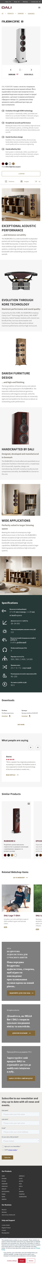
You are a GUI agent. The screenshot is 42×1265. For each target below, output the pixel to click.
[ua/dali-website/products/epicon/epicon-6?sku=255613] (37, 855)
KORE (3, 1176)
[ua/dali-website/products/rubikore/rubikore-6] (16, 820)
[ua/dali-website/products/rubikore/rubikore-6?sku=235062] (15, 855)
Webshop (4, 1212)
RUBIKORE (21, 13)
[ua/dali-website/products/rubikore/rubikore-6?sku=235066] (5, 855)
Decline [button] (31, 1261)
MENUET (4, 1189)
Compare (21, 174)
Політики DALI (5, 1233)
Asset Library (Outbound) (8, 1215)
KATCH (21, 1186)
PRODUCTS (11, 13)
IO (19, 1189)
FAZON (3, 1194)
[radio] (3, 163)
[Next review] (37, 747)
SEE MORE (21, 724)
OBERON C (22, 1176)
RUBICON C (5, 1186)
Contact (4, 1230)
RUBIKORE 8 (31, 13)
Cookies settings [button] (12, 1261)
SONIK (3, 1196)
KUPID (20, 1178)
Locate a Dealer (6, 1225)
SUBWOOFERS (23, 1196)
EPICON (4, 1181)
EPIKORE (4, 1178)
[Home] (6, 7)
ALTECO (21, 1181)
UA (2, 13)
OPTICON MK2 (5, 1191)
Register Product (6, 1227)
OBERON (4, 1199)
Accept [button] (22, 1261)
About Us (4, 1209)
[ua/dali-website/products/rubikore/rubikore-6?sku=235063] (8, 855)
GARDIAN (21, 1191)
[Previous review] (30, 747)
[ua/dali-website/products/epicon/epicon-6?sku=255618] (40, 855)
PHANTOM (22, 1194)
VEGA (20, 1184)
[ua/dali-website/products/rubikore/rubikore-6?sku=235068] (12, 855)
